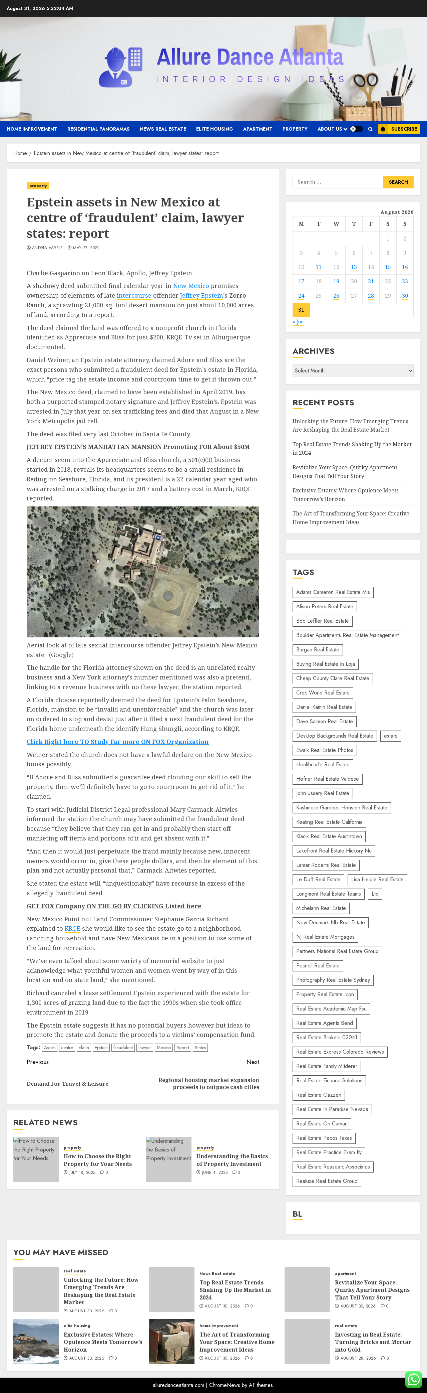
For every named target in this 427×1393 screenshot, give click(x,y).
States (200, 1047)
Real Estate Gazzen (318, 1095)
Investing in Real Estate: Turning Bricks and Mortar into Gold (373, 1342)
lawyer (144, 1047)
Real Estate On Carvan (322, 1123)
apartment (258, 129)
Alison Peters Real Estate (324, 606)
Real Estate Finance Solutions (329, 1080)
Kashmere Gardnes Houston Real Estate (341, 807)
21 (371, 281)
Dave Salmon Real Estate (324, 721)
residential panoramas (98, 129)
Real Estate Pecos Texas (324, 1138)
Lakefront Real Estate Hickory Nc (334, 851)
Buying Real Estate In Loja (325, 664)
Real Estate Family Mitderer (326, 1066)
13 (354, 267)
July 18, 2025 (82, 1173)
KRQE (72, 928)
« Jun (298, 321)
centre (67, 1047)
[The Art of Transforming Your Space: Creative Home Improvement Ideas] (171, 1341)
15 (388, 267)
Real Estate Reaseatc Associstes (333, 1167)
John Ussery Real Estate (322, 793)
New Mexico (191, 286)
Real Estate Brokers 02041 (326, 1037)
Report (182, 1047)
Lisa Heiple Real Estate (377, 879)
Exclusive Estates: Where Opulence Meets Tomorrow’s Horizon (103, 1342)
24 (301, 295)
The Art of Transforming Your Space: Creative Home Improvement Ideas (237, 1342)
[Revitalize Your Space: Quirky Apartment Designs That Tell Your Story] (307, 1289)
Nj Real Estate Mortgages (325, 937)
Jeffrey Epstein (201, 295)
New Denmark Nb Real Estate (330, 922)
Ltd (375, 894)
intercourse (134, 295)
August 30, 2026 (86, 1311)
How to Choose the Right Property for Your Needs (98, 1159)
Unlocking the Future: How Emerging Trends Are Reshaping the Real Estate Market (101, 1291)
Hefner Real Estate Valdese (327, 779)
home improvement (32, 129)
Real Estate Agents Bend (324, 1023)
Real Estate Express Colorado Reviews (340, 1052)
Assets (49, 1047)
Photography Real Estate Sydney (333, 980)
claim (84, 1047)
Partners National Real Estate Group (337, 951)
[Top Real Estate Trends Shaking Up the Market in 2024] (171, 1289)
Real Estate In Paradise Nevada (332, 1109)
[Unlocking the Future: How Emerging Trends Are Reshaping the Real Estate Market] (36, 1289)
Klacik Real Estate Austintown (329, 836)
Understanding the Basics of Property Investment (232, 1159)
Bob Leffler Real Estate (322, 621)
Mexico (164, 1047)
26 (336, 295)
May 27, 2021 (86, 248)
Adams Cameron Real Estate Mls (333, 592)
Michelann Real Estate (321, 908)
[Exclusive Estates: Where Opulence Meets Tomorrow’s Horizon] (36, 1341)
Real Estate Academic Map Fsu (331, 1009)
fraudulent (123, 1047)
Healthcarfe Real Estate (323, 764)
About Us (330, 129)
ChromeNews (224, 1385)
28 (371, 295)
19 (336, 281)
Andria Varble (47, 248)
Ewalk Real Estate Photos (324, 750)
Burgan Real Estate (317, 649)
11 (319, 267)
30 (405, 295)
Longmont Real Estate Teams (328, 894)
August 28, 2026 (358, 1358)
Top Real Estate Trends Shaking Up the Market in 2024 (235, 1290)
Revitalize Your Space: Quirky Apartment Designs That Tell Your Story (372, 1290)
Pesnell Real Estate (318, 965)
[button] (370, 129)
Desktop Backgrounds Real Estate (334, 736)
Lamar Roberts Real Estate (326, 865)
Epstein (101, 1047)
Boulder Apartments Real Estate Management (347, 635)
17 (301, 281)
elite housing (214, 129)
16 (405, 267)
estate (391, 736)
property (295, 129)
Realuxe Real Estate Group (327, 1181)
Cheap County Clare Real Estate (332, 678)
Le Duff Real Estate (318, 879)
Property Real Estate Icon (325, 994)
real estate (75, 1271)
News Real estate (163, 129)
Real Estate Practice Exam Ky (329, 1152)
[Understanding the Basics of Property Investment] (168, 1159)
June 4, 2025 (215, 1173)
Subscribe (404, 129)
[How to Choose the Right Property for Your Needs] (36, 1159)
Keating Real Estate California (329, 822)
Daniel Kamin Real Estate (324, 707)
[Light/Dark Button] (356, 129)
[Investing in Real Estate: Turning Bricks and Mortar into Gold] (307, 1341)
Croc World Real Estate (323, 692)
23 (405, 281)
